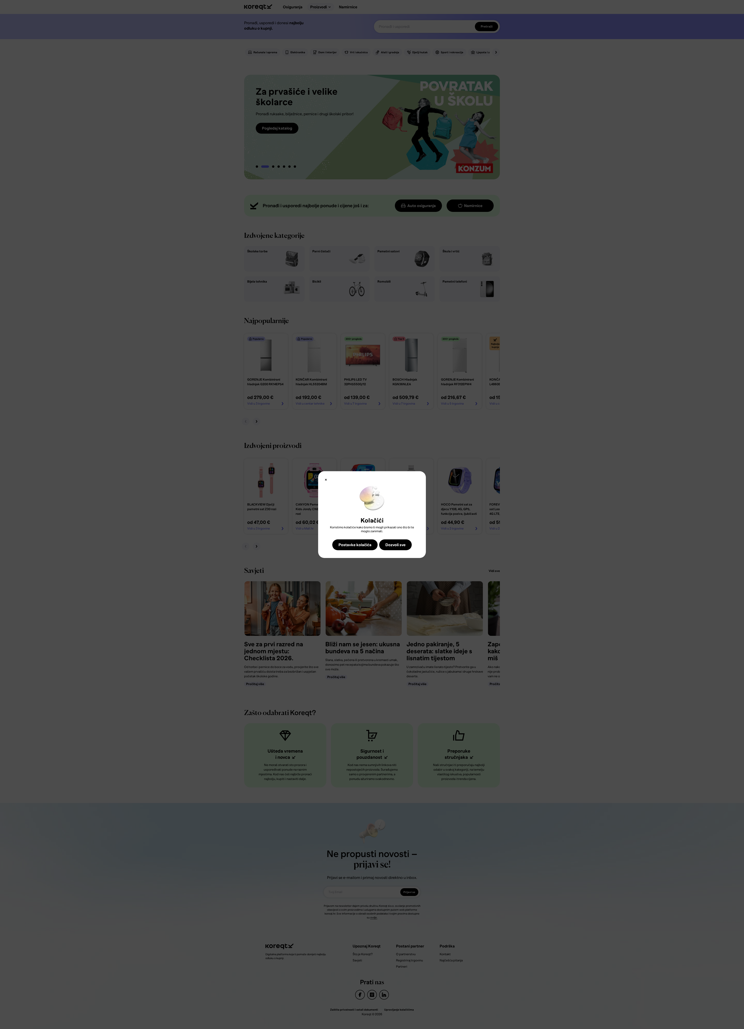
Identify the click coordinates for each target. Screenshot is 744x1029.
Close (325, 479)
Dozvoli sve (395, 545)
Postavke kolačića (354, 545)
